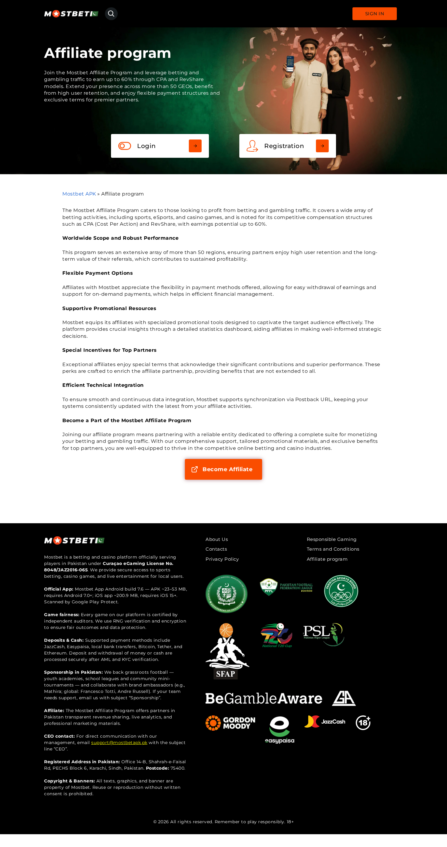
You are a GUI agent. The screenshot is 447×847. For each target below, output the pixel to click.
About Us (217, 539)
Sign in (374, 13)
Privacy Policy (222, 559)
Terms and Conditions (333, 549)
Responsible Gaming (332, 539)
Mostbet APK (79, 194)
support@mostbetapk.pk (119, 742)
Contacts (216, 549)
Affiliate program (327, 559)
